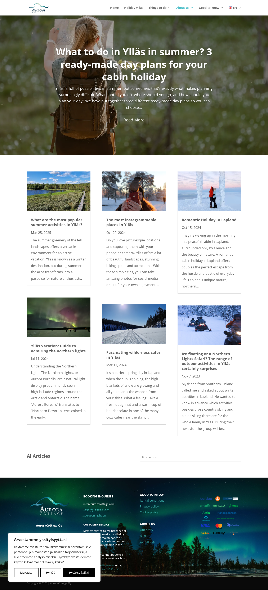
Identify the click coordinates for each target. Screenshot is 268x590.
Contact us (147, 542)
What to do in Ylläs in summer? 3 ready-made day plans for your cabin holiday (134, 64)
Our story (146, 530)
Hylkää (50, 573)
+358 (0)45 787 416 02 (96, 510)
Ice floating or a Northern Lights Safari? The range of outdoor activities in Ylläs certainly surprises (207, 361)
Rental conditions (152, 500)
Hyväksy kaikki (79, 573)
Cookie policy (149, 512)
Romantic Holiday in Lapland (209, 219)
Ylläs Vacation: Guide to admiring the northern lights (58, 348)
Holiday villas (133, 8)
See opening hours (95, 515)
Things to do (158, 8)
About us (182, 8)
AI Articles (38, 456)
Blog (143, 536)
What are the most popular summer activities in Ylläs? (56, 222)
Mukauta (26, 573)
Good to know (209, 8)
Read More (134, 120)
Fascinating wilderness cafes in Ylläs (133, 355)
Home (114, 8)
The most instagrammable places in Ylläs (131, 222)
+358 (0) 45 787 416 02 (105, 569)
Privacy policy (149, 506)
